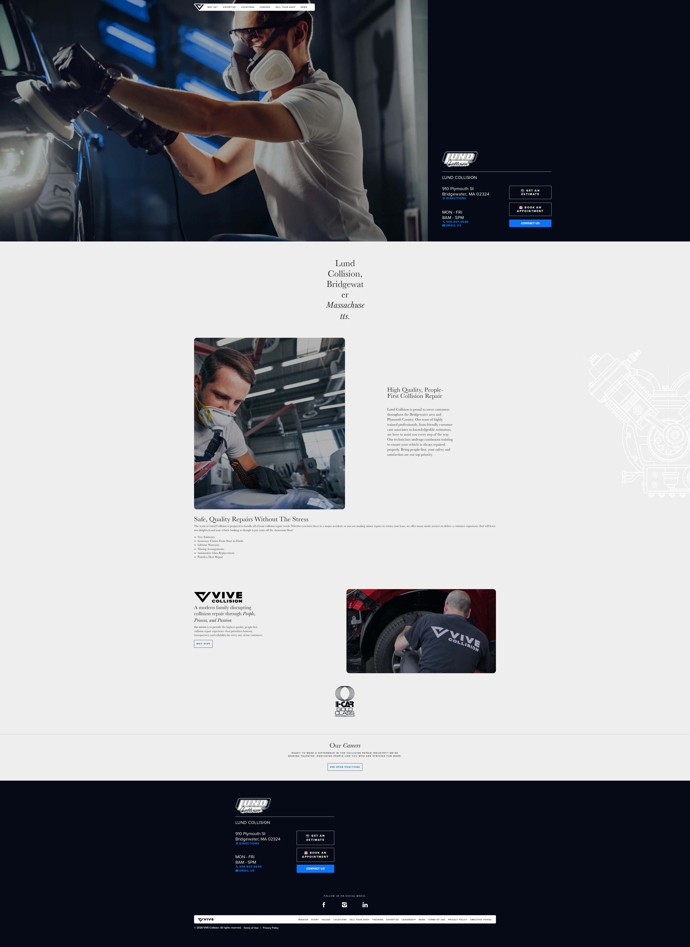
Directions (456, 198)
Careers (265, 7)
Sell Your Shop (285, 7)
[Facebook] (324, 905)
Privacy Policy (458, 919)
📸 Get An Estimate (530, 192)
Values (326, 919)
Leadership (409, 919)
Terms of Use (436, 919)
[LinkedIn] (365, 905)
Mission (303, 919)
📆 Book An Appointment (530, 209)
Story (315, 919)
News (304, 7)
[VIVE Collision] (199, 7)
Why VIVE (203, 643)
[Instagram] (345, 905)
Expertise (229, 7)
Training (377, 919)
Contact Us (530, 223)
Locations (247, 7)
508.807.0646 (457, 222)
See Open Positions (345, 767)
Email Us (454, 225)
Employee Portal (481, 919)
